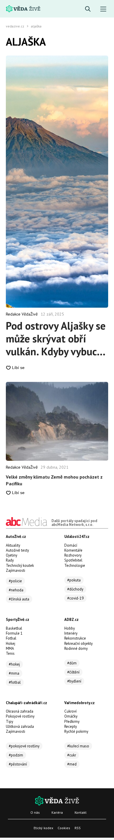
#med (72, 764)
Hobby (69, 628)
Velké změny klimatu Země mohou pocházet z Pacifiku (54, 480)
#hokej (14, 664)
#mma (14, 673)
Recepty (70, 726)
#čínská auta (19, 599)
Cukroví (70, 711)
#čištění (73, 672)
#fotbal (15, 682)
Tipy (9, 721)
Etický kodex (43, 828)
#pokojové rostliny (24, 746)
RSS (78, 828)
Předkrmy (72, 721)
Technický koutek (20, 565)
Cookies (64, 828)
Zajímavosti (15, 570)
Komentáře (73, 550)
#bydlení (74, 681)
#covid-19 (75, 598)
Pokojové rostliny (20, 716)
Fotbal (11, 638)
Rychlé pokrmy (76, 731)
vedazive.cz (15, 26)
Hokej (10, 643)
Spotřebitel (73, 560)
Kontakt (81, 812)
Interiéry (70, 633)
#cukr (71, 755)
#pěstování (18, 764)
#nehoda (16, 590)
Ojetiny (11, 555)
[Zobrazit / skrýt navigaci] (103, 9)
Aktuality (13, 545)
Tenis (10, 653)
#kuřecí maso (78, 746)
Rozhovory (73, 555)
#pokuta (74, 580)
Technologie (74, 565)
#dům (72, 663)
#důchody (75, 589)
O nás (35, 812)
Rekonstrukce (75, 638)
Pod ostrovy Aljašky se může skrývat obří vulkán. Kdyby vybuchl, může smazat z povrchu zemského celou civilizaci (57, 338)
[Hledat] (88, 9)
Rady (10, 560)
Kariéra (57, 812)
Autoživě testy (17, 550)
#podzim (16, 755)
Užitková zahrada (20, 726)
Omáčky (70, 716)
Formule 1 (14, 633)
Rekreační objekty (78, 643)
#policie (15, 581)
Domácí (70, 545)
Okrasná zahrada (19, 711)
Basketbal (14, 628)
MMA (10, 648)
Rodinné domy (76, 648)
